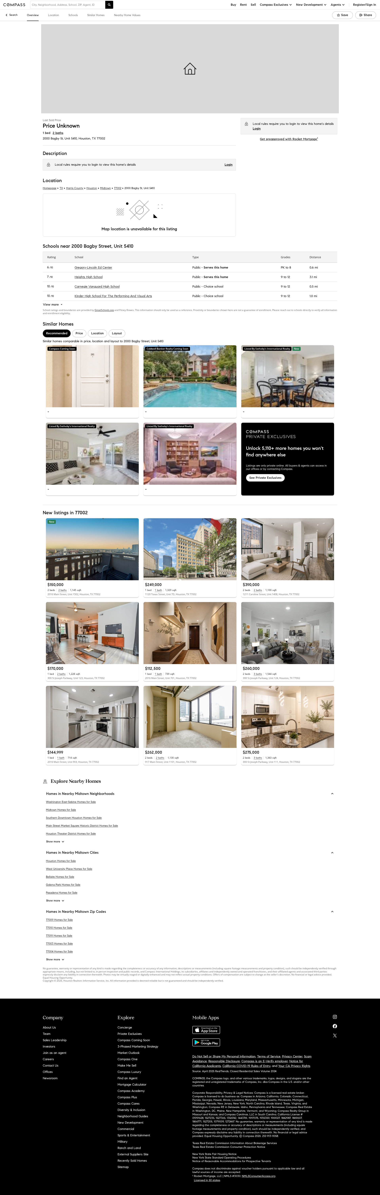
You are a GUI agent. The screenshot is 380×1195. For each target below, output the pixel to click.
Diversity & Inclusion (131, 1110)
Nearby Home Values (127, 15)
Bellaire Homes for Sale (60, 877)
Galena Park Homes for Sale (63, 884)
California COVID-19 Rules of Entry (246, 1066)
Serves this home (216, 267)
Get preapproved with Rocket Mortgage (289, 139)
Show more (53, 841)
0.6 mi (314, 267)
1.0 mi (313, 296)
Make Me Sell (127, 1065)
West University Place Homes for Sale (69, 869)
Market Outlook (129, 1053)
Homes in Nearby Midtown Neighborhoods (80, 794)
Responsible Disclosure (224, 1061)
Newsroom (50, 1078)
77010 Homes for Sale (59, 927)
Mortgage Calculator (132, 1084)
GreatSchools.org (104, 310)
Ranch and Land (129, 1148)
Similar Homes (95, 15)
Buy (233, 5)
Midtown (105, 188)
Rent (243, 5)
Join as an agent (54, 1053)
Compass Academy (131, 1091)
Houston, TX (87, 138)
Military (122, 1141)
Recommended (56, 333)
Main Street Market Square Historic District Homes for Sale (82, 825)
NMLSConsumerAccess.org (258, 1176)
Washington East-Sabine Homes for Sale (71, 802)
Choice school (213, 286)
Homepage (49, 188)
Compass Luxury (129, 1072)
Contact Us (50, 1065)
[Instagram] (334, 1016)
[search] (109, 5)
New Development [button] (309, 5)
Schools (73, 15)
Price (79, 333)
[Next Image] (134, 376)
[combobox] (67, 5)
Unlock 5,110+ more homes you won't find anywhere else (285, 451)
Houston (91, 188)
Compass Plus (127, 1097)
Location (53, 15)
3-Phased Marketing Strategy (138, 1046)
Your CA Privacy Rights (294, 1066)
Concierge (125, 1027)
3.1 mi (313, 277)
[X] (334, 1034)
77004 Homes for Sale (59, 951)
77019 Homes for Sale (59, 935)
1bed (46, 133)
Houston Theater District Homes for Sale (71, 833)
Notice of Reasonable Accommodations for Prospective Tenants (231, 1161)
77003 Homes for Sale (59, 943)
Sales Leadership (54, 1040)
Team (46, 1034)
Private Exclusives (130, 1034)
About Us (49, 1027)
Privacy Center (292, 1056)
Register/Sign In (364, 5)
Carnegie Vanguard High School (97, 286)
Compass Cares (129, 1103)
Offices (48, 1072)
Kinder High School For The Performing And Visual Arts (113, 296)
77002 (101, 138)
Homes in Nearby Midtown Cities (72, 852)
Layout (117, 333)
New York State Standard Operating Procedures (221, 1157)
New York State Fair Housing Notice (214, 1154)
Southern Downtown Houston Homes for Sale (74, 817)
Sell (253, 5)
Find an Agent (127, 1078)
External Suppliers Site (133, 1154)
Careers (48, 1059)
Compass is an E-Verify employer (264, 1061)
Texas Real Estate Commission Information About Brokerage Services (234, 1143)
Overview (33, 15)
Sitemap (123, 1167)
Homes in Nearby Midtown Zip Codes (76, 911)
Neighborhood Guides (133, 1116)
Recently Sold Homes (132, 1160)
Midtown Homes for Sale (61, 810)
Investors (49, 1046)
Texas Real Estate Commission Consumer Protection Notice (228, 1147)
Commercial (126, 1129)
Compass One (128, 1059)
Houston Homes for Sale (61, 861)
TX (61, 188)
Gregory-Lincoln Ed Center (93, 267)
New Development (130, 1122)
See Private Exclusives (265, 477)
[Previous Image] (51, 376)
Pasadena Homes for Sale (61, 892)
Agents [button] (336, 5)
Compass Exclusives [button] (274, 5)
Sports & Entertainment (134, 1135)
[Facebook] (334, 1025)
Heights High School (89, 277)
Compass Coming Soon (134, 1040)
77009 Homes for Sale (59, 920)
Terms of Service (268, 1056)
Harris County (74, 188)
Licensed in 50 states (207, 1180)
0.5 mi (314, 286)
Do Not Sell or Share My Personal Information (224, 1056)
